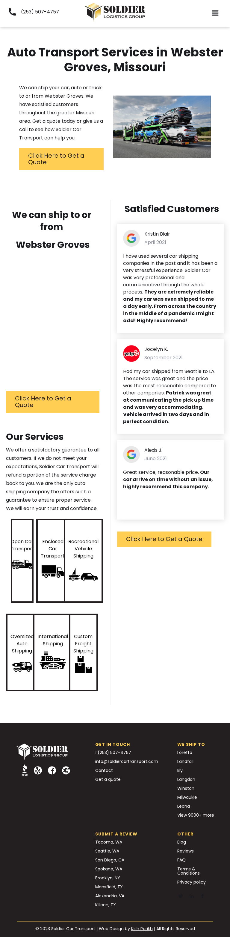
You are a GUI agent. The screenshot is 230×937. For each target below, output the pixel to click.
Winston (185, 788)
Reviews (185, 851)
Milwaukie (187, 797)
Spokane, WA (108, 869)
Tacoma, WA (108, 842)
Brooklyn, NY (107, 878)
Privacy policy (191, 882)
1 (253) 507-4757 (113, 752)
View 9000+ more (195, 815)
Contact (104, 770)
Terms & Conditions (188, 871)
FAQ (181, 860)
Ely (180, 770)
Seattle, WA (107, 851)
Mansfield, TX (109, 887)
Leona (183, 806)
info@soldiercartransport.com (126, 761)
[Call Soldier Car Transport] (11, 12)
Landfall (185, 761)
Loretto (184, 752)
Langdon (186, 779)
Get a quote (108, 779)
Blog (181, 842)
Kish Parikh (142, 929)
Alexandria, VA (109, 896)
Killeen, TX (105, 905)
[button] (215, 13)
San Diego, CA (109, 860)
